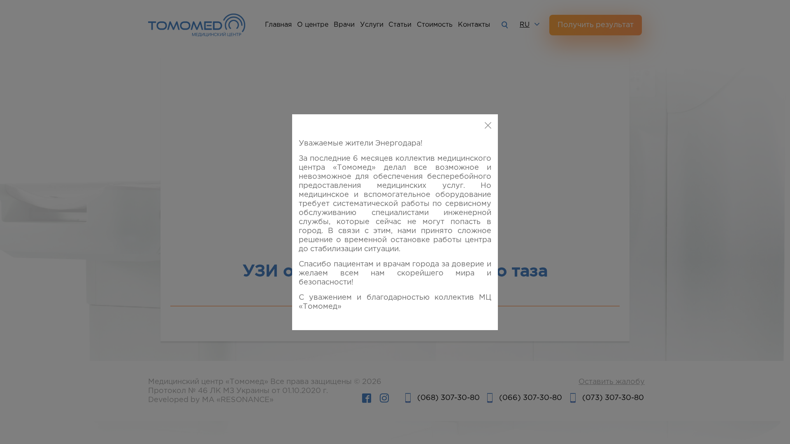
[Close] (488, 125)
